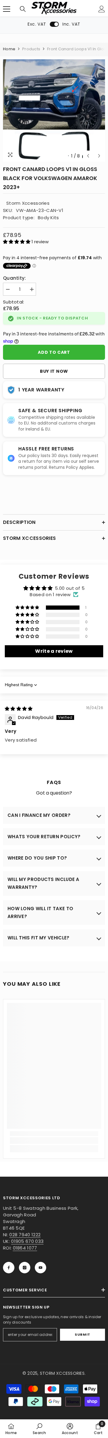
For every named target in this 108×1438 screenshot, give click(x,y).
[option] (54, 110)
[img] (19, 708)
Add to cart (54, 352)
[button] (88, 156)
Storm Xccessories (28, 203)
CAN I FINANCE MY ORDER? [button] (39, 815)
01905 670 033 (27, 1241)
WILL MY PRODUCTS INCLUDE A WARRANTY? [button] (44, 883)
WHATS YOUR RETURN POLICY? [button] (44, 836)
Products (31, 49)
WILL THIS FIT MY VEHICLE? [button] (39, 938)
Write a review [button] (54, 651)
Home (9, 49)
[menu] (6, 9)
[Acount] (101, 9)
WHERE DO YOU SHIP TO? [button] (37, 858)
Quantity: (14, 278)
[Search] (22, 9)
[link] (54, 1140)
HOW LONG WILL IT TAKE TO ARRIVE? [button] (40, 912)
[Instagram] (24, 1267)
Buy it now (54, 371)
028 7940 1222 (24, 1234)
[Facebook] (8, 1267)
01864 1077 (25, 1248)
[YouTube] (40, 1267)
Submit (82, 1334)
